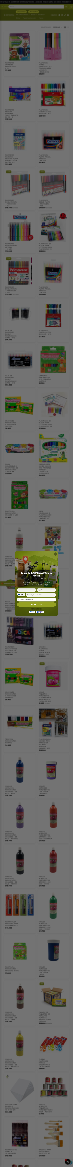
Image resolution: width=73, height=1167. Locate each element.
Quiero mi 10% (36, 604)
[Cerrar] (55, 554)
